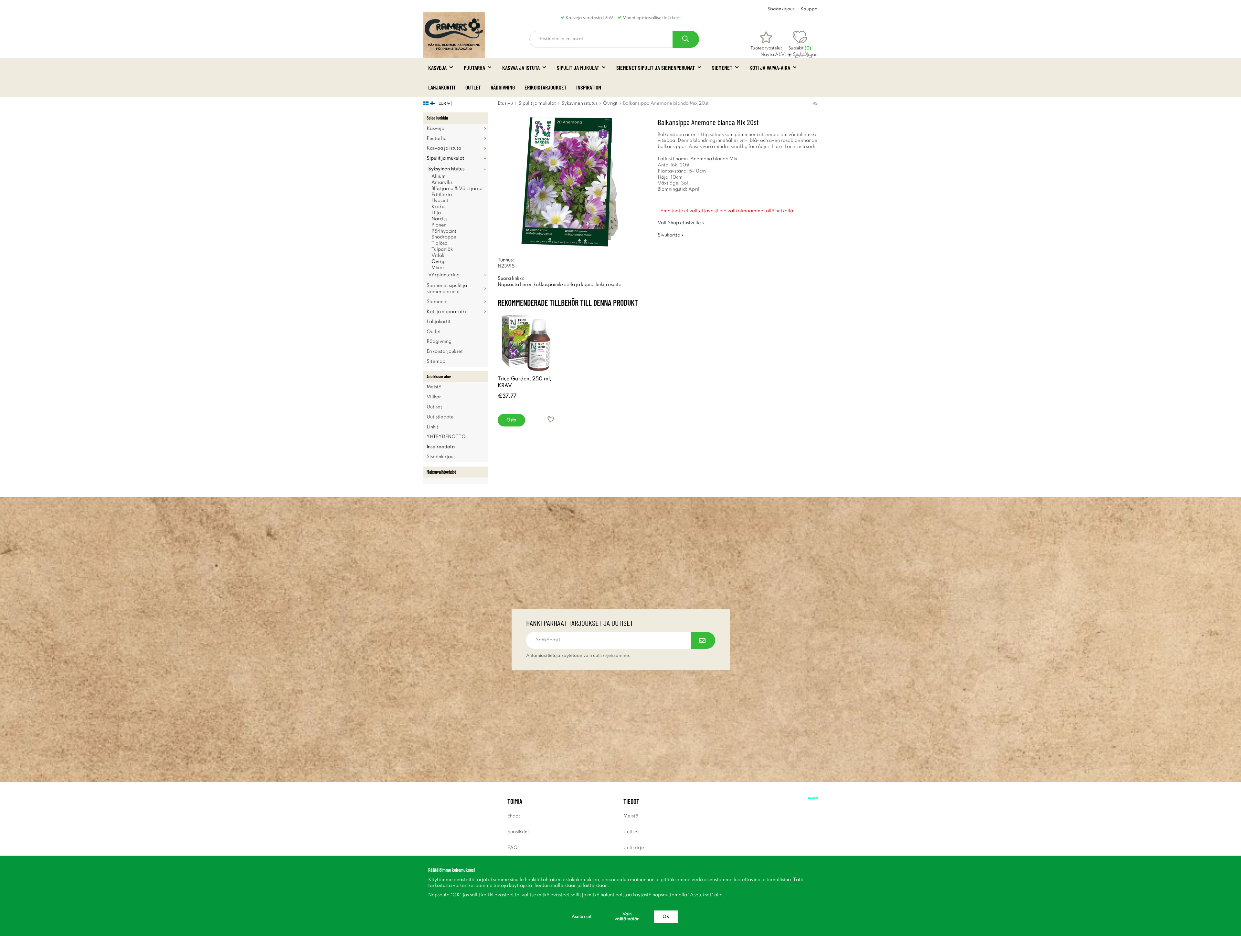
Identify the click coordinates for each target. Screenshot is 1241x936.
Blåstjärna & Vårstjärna (457, 188)
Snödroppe (443, 237)
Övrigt (438, 261)
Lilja (436, 213)
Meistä (434, 387)
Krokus (438, 207)
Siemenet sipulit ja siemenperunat (655, 67)
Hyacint (439, 200)
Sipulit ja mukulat (578, 67)
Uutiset (434, 407)
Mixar (437, 268)
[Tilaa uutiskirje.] (703, 640)
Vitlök (437, 255)
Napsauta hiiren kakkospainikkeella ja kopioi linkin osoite (559, 284)
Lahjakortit (442, 87)
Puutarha (474, 67)
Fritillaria (441, 195)
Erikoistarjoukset (546, 87)
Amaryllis (441, 182)
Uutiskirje (633, 848)
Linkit (432, 427)
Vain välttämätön (627, 916)
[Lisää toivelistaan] (550, 419)
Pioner (438, 225)
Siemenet (722, 67)
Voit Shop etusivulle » (681, 223)
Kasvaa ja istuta (521, 67)
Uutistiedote (440, 417)
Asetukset (581, 917)
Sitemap (436, 361)
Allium (438, 176)
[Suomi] (433, 103)
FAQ (512, 848)
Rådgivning (503, 87)
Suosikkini (518, 832)
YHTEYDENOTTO (446, 437)
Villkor (434, 397)
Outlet (473, 87)
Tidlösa (439, 243)
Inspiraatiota (441, 447)
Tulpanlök (442, 249)
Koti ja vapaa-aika (769, 67)
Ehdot (513, 816)
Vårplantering (444, 275)
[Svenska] (426, 103)
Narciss (439, 219)
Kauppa (809, 9)
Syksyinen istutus (446, 169)
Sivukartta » (671, 235)
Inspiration (588, 87)
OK (666, 917)
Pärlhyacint (443, 231)
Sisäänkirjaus (781, 9)
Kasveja (437, 67)
